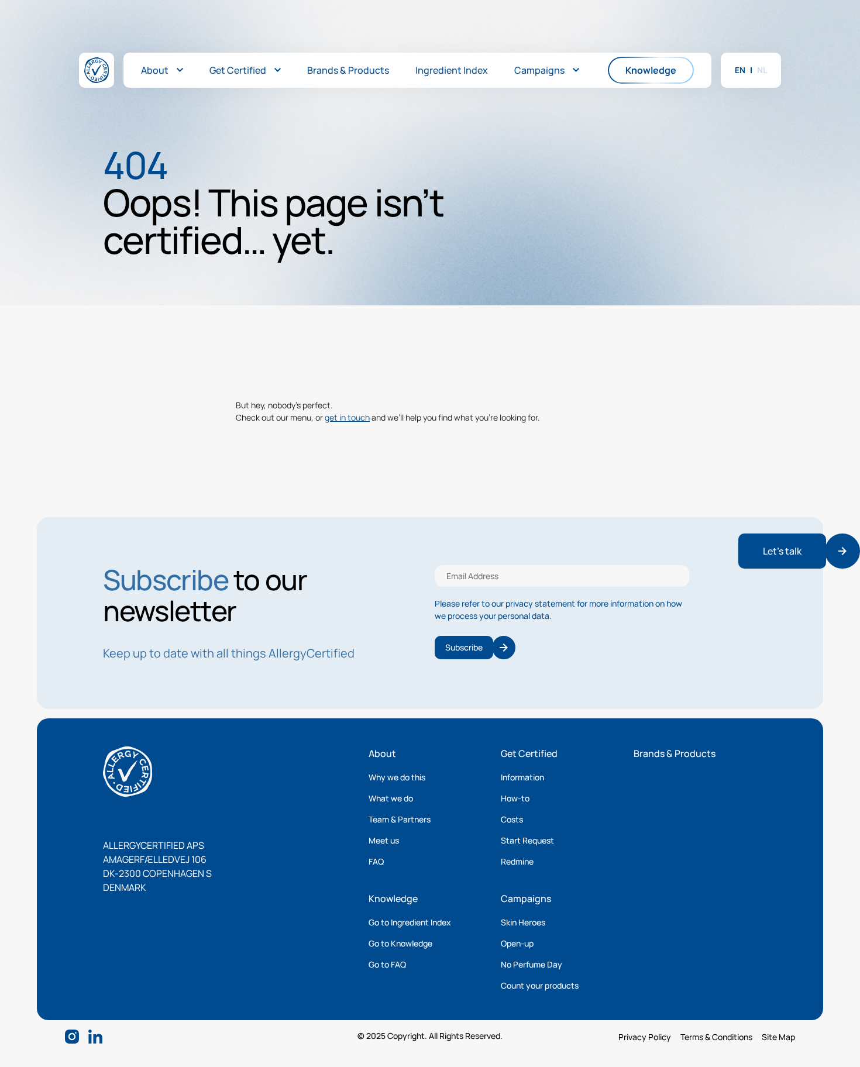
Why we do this (397, 777)
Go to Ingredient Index (410, 922)
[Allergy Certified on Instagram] (72, 1037)
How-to (515, 798)
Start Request (527, 840)
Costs (512, 819)
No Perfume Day (531, 964)
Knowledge (393, 898)
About (382, 753)
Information (522, 777)
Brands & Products (674, 753)
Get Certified (529, 753)
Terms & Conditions (716, 1036)
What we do (391, 798)
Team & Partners (400, 819)
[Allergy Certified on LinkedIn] (95, 1037)
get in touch (347, 417)
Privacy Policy (644, 1036)
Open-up (517, 943)
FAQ (376, 861)
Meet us (384, 840)
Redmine (517, 861)
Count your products (540, 985)
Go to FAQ (387, 964)
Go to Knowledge (400, 943)
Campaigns (526, 898)
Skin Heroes (523, 922)
